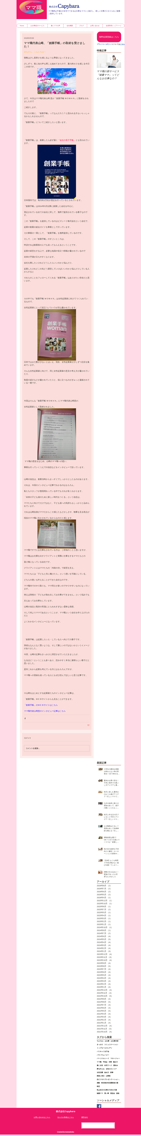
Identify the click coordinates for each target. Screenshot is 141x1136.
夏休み (115, 1065)
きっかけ (100, 1044)
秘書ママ (100, 1093)
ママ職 (99, 1062)
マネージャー (115, 1058)
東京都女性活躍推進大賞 (109, 1083)
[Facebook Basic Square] (99, 1106)
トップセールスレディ (104, 1048)
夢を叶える (101, 1069)
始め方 (106, 1072)
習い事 (106, 1093)
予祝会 (105, 1062)
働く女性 (100, 1065)
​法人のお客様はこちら (65, 1117)
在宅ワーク (108, 1065)
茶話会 (112, 1093)
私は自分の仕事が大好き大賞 (107, 1090)
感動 (98, 1083)
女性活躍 (100, 1072)
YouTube (100, 1041)
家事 (111, 1072)
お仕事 (107, 1041)
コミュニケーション (111, 1044)
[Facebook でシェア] (25, 718)
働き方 (115, 1062)
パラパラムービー (103, 1055)
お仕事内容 (114, 1041)
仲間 (110, 1062)
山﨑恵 (108, 1076)
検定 (98, 1086)
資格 (117, 1093)
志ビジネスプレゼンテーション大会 (109, 1079)
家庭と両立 (101, 1076)
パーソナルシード (103, 1058)
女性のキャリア (111, 1069)
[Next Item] (118, 61)
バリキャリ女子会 (103, 1051)
